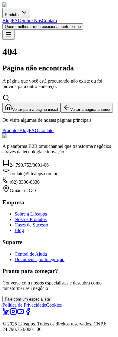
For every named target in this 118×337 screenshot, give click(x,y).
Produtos (13, 14)
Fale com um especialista (27, 299)
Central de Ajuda (31, 254)
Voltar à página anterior (90, 109)
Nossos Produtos (31, 219)
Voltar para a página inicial (35, 109)
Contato (49, 20)
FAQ (16, 20)
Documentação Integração (39, 259)
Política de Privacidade (24, 305)
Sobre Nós (31, 20)
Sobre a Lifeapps (31, 213)
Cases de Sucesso (31, 224)
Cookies (54, 305)
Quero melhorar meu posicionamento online (43, 26)
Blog (7, 20)
